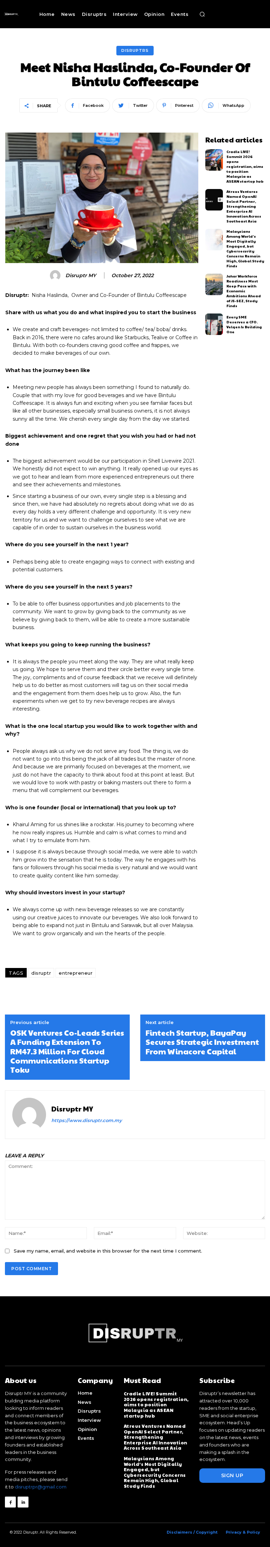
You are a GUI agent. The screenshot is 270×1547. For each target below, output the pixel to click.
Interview (89, 1420)
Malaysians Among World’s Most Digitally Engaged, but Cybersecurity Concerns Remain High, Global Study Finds (245, 248)
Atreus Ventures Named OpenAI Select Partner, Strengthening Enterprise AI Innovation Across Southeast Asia (243, 206)
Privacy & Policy (243, 1532)
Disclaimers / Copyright (192, 1532)
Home (85, 1393)
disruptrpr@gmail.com (40, 1487)
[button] (202, 14)
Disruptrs (135, 50)
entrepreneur (75, 973)
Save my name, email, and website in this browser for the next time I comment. (108, 1251)
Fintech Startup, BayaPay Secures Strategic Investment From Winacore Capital (202, 1041)
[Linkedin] (23, 1502)
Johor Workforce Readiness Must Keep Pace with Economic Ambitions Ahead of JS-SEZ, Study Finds (243, 291)
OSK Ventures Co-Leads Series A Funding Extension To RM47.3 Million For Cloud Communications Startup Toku (67, 1051)
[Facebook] (10, 1502)
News (84, 1402)
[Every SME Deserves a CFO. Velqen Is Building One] (214, 324)
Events (86, 1438)
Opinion (87, 1429)
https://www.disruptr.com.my (86, 1120)
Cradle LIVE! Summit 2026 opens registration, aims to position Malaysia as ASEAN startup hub (245, 166)
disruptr (41, 973)
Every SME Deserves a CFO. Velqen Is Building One (244, 324)
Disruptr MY (80, 276)
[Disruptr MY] (56, 275)
